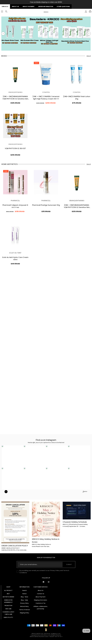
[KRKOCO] (46, 11)
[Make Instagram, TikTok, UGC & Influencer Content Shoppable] (85, 492)
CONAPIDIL (46, 92)
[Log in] (86, 12)
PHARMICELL (15, 200)
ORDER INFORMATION (45, 6)
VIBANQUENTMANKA (15, 92)
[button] (3, 33)
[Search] (6, 12)
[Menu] (2, 12)
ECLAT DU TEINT (15, 253)
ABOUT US (15, 6)
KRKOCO (5, 6)
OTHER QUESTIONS (63, 6)
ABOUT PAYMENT (28, 6)
